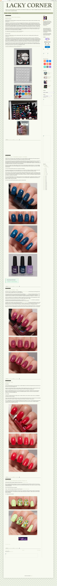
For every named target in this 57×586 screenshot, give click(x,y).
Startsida (6, 13)
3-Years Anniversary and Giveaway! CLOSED (49, 73)
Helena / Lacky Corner (10, 139)
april (45, 171)
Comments (9, 281)
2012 (44, 189)
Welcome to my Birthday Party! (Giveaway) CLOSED (49, 77)
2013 (44, 188)
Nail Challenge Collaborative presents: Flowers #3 (16, 480)
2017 (44, 184)
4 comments (16, 139)
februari (46, 173)
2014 (44, 187)
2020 (44, 181)
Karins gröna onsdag (25, 482)
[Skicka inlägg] (19, 139)
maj (45, 170)
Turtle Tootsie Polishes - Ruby (11, 289)
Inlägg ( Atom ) (11, 551)
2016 (44, 185)
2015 (44, 186)
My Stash (9, 13)
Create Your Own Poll (14, 281)
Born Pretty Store (11, 21)
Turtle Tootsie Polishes (25, 291)
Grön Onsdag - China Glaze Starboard (49, 86)
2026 (44, 165)
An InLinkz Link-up (7, 544)
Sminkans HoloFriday (25, 302)
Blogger (31, 575)
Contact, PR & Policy (15, 13)
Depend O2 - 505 (9, 382)
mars (45, 172)
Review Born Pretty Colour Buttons (12, 17)
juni (45, 169)
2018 (44, 183)
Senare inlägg (7, 550)
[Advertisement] (23, 147)
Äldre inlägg (38, 550)
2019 (44, 182)
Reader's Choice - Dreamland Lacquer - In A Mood (16, 156)
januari (45, 174)
